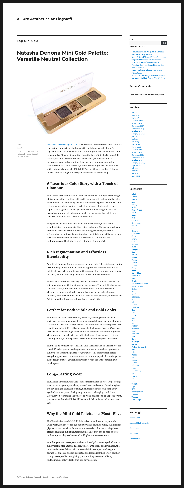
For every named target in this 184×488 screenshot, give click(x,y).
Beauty (20, 148)
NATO (134, 336)
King (133, 310)
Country (135, 244)
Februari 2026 (137, 121)
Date (133, 252)
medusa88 (134, 434)
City (133, 242)
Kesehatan (136, 307)
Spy (133, 373)
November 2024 (138, 158)
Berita (134, 207)
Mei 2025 (135, 142)
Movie (134, 331)
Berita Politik (137, 210)
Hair (133, 278)
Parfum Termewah (139, 347)
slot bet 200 (134, 428)
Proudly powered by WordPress (55, 477)
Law (133, 313)
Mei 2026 (135, 118)
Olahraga (135, 342)
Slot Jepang (136, 371)
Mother (135, 326)
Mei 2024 (135, 173)
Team (134, 381)
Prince (134, 352)
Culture (134, 247)
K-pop (134, 305)
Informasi (136, 297)
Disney (134, 257)
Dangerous (136, 249)
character (135, 236)
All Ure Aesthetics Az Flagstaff (44, 19)
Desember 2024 (138, 155)
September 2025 (138, 134)
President (135, 350)
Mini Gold (35, 151)
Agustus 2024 (137, 166)
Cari (131, 40)
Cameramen (136, 223)
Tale (133, 379)
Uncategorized (137, 392)
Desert (134, 255)
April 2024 (136, 176)
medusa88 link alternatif (139, 423)
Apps (134, 202)
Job (133, 302)
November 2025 (138, 129)
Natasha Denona (24, 154)
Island (134, 300)
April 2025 (136, 144)
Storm (134, 376)
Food (134, 268)
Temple (135, 384)
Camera (135, 220)
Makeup (135, 321)
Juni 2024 (135, 171)
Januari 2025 (137, 152)
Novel (134, 339)
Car (133, 228)
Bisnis (134, 213)
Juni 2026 (135, 115)
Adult (134, 194)
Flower (134, 265)
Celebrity (135, 231)
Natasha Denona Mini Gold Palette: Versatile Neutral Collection (62, 56)
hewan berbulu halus (140, 284)
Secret (134, 363)
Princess (135, 355)
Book (134, 215)
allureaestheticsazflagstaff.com (62, 144)
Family (134, 260)
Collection (21, 151)
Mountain (135, 329)
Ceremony (136, 234)
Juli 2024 (135, 168)
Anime (134, 199)
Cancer (134, 226)
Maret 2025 (136, 147)
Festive (134, 263)
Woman (135, 397)
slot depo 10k (135, 439)
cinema (134, 239)
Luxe (28, 151)
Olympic (135, 344)
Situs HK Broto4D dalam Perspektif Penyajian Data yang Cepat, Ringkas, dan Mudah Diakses (148, 65)
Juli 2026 (135, 113)
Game (134, 271)
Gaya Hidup (136, 273)
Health (134, 281)
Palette (20, 157)
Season (134, 360)
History (135, 289)
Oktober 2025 (137, 131)
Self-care (135, 365)
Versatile (27, 157)
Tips (133, 386)
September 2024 (138, 163)
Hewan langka (137, 286)
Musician (135, 334)
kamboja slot (135, 418)
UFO (133, 389)
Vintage (135, 394)
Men (133, 323)
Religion (135, 357)
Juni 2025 (135, 139)
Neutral (35, 154)
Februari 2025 (137, 150)
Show (134, 368)
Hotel (134, 294)
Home (134, 292)
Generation (136, 276)
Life (133, 318)
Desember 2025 (138, 126)
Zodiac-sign (136, 400)
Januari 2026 (137, 123)
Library (134, 315)
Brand (134, 218)
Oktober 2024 (137, 160)
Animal (134, 197)
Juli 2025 (135, 137)
